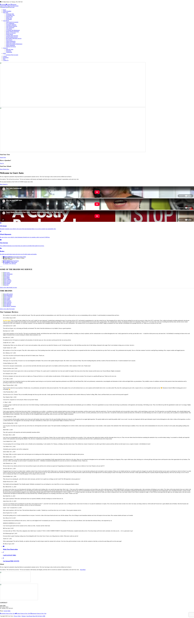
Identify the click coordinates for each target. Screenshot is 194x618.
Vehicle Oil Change (10, 42)
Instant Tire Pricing (11, 260)
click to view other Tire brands (7, 308)
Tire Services (9, 39)
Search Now (3, 157)
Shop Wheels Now (4, 169)
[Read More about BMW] (6, 278)
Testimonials (9, 52)
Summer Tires (9, 16)
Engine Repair (9, 34)
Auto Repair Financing (11, 26)
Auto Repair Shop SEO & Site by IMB (35, 616)
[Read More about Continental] (7, 296)
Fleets (4, 53)
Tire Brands (9, 19)
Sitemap (24, 616)
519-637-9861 (3, 5)
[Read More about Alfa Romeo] (8, 274)
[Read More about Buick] (6, 276)
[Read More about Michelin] (7, 305)
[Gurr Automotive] (7, 7)
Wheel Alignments (10, 45)
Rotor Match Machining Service (13, 38)
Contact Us (5, 60)
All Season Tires (10, 13)
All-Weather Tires (10, 15)
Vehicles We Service (11, 46)
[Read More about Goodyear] (7, 302)
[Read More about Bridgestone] (7, 295)
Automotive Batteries (11, 24)
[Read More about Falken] (6, 299)
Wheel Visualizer (7, 11)
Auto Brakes (9, 29)
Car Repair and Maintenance (13, 30)
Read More (83, 569)
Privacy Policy (17, 616)
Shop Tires (5, 12)
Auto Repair (6, 20)
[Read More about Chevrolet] (7, 280)
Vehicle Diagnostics (11, 41)
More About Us (4, 184)
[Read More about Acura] (6, 272)
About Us (5, 48)
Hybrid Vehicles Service (12, 37)
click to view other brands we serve (8, 287)
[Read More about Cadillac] (7, 279)
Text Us (2, 163)
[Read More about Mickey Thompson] (9, 306)
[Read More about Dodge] (6, 283)
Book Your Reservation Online (15, 256)
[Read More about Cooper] (6, 298)
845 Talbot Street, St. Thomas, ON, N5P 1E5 (10, 263)
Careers (5, 56)
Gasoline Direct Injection (12, 35)
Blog (4, 59)
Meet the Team (9, 49)
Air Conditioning (10, 23)
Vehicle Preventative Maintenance (14, 44)
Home (4, 9)
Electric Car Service (11, 33)
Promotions (5, 57)
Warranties (8, 50)
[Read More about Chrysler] (7, 282)
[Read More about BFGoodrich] (8, 294)
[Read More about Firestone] (7, 300)
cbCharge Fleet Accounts (12, 54)
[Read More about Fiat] (5, 285)
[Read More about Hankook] (7, 303)
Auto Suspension (10, 27)
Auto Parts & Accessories (12, 22)
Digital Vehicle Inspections (12, 31)
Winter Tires (9, 18)
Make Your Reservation (12, 5)
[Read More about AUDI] (6, 275)
